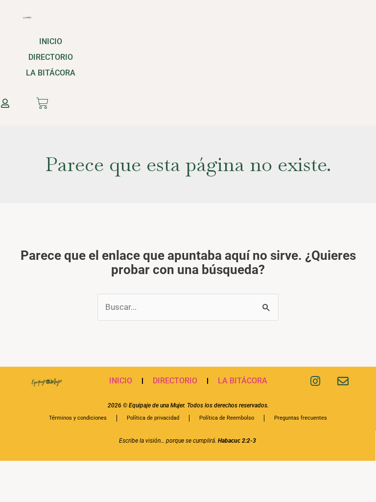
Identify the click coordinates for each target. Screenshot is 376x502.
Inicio (50, 41)
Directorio (50, 57)
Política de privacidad (153, 418)
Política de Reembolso (226, 418)
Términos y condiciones (78, 418)
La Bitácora (50, 72)
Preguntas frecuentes (300, 418)
